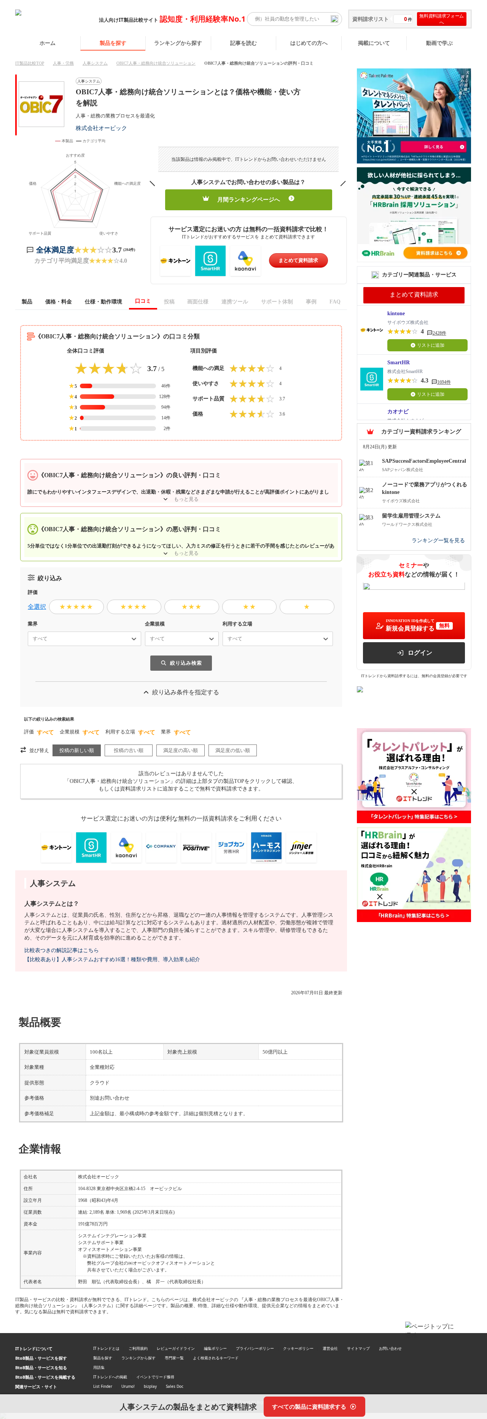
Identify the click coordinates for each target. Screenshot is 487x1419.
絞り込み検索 (186, 663)
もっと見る (186, 499)
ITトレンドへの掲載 (110, 1376)
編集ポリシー (215, 1348)
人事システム (95, 63)
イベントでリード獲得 (155, 1376)
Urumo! (128, 1386)
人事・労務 (63, 63)
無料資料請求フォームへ (441, 19)
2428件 (439, 333)
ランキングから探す (178, 42)
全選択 (37, 606)
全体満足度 (55, 250)
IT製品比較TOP (29, 63)
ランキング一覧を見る (438, 541)
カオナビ (398, 411)
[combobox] (29, 638)
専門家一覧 (174, 1357)
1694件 (444, 382)
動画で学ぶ (439, 42)
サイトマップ (358, 1348)
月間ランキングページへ (248, 200)
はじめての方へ (309, 42)
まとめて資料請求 (298, 260)
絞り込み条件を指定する (185, 692)
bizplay (150, 1386)
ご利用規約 (138, 1348)
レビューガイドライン (176, 1348)
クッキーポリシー (298, 1348)
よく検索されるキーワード (216, 1357)
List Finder (102, 1386)
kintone (396, 313)
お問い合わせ (390, 1348)
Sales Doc (174, 1386)
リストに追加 (430, 345)
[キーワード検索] (334, 19)
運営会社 (330, 1348)
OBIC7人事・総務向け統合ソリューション (156, 63)
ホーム (48, 42)
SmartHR (398, 362)
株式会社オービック (101, 128)
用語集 (99, 1367)
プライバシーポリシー (255, 1348)
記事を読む (243, 42)
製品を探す (113, 42)
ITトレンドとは (106, 1348)
